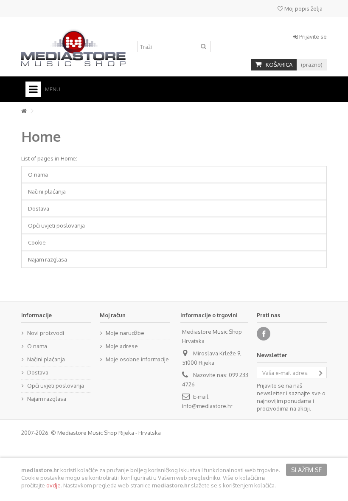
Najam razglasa (47, 259)
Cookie (37, 242)
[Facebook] (263, 334)
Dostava (38, 208)
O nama (38, 174)
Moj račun (113, 315)
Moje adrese (122, 346)
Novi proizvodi (45, 332)
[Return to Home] (23, 111)
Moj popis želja (303, 8)
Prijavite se (312, 36)
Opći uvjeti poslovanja (56, 225)
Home (41, 136)
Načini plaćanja (47, 191)
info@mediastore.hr (207, 405)
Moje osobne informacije (137, 359)
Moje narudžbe (125, 332)
